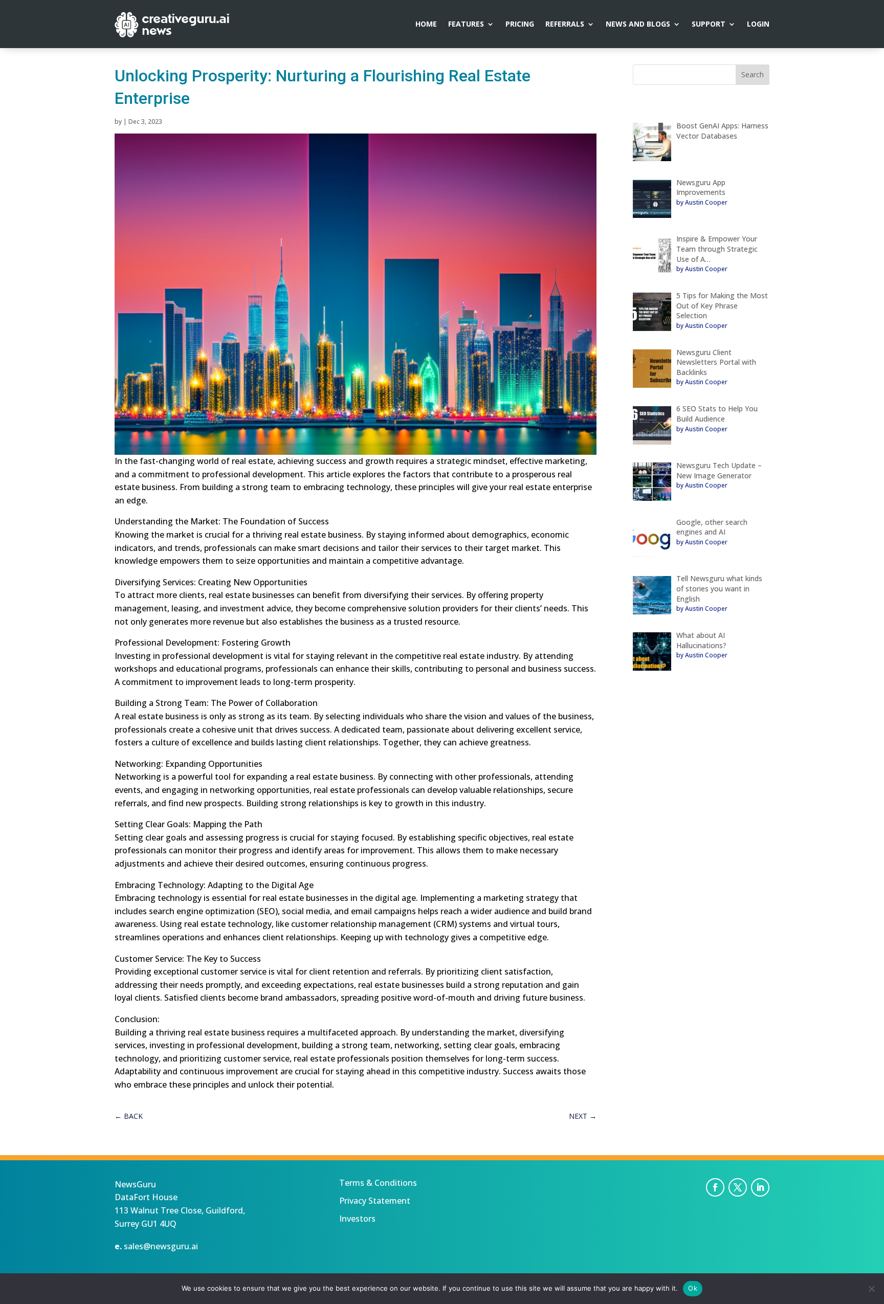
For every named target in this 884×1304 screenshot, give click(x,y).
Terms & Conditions (378, 1182)
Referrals (564, 24)
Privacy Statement (374, 1200)
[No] (871, 1289)
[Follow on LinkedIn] (760, 1187)
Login (758, 24)
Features (466, 24)
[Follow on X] (737, 1187)
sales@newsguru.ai (161, 1246)
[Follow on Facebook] (715, 1187)
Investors (357, 1218)
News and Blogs (638, 24)
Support (708, 24)
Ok (692, 1288)
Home (426, 24)
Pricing (519, 24)
